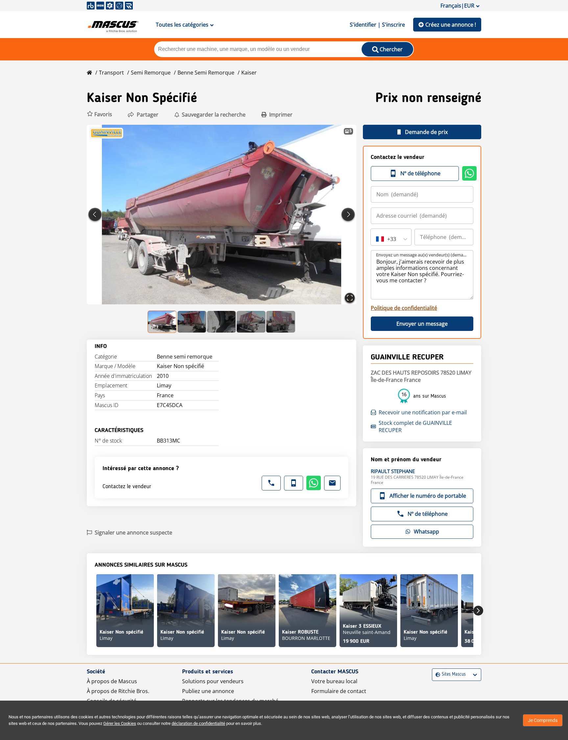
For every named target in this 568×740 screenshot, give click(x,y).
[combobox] (376, 239)
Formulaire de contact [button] (338, 691)
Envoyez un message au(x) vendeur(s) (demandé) (422, 255)
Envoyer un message (422, 323)
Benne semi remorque (206, 72)
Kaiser (249, 72)
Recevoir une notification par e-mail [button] (423, 412)
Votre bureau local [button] (334, 681)
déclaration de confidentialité (198, 723)
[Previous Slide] (95, 214)
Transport (111, 72)
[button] (99, 114)
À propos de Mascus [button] (112, 681)
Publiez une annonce (208, 691)
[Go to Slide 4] (251, 322)
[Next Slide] (348, 214)
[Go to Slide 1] (162, 322)
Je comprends (542, 720)
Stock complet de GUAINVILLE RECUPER (415, 426)
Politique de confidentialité (404, 308)
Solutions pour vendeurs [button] (213, 681)
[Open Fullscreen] (350, 298)
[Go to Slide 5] (280, 322)
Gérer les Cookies (119, 723)
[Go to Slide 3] (221, 322)
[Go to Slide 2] (192, 322)
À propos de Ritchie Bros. (118, 691)
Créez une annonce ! (450, 24)
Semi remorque (151, 72)
